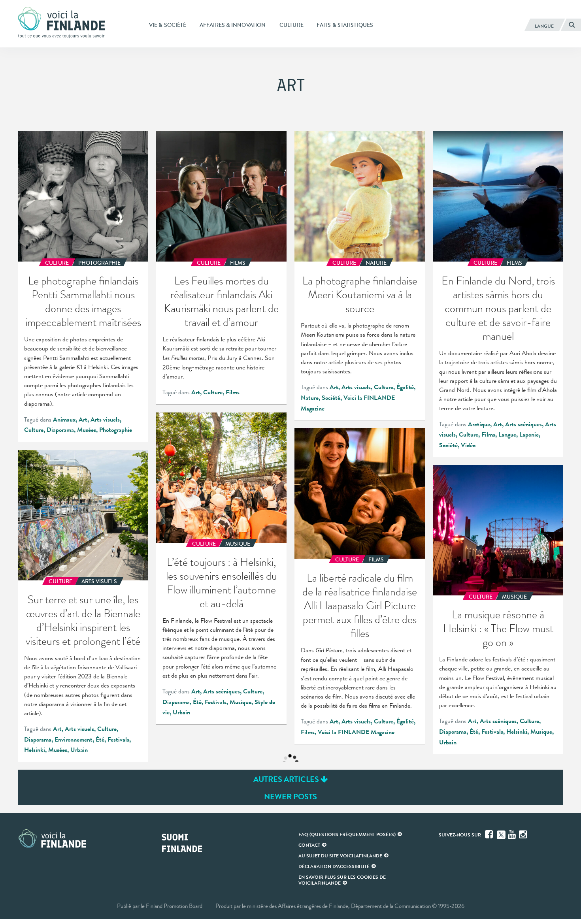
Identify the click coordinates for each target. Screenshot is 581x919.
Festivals (215, 702)
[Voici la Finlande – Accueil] (61, 23)
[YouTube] (512, 834)
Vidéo (468, 445)
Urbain (181, 712)
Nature (310, 398)
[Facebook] (489, 834)
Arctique (479, 424)
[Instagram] (523, 834)
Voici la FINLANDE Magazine (356, 732)
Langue (507, 434)
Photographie (115, 430)
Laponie (529, 434)
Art (83, 419)
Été (197, 702)
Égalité (405, 387)
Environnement (73, 739)
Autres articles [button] (287, 779)
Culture (33, 430)
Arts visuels (105, 419)
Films (233, 392)
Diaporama (60, 430)
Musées (86, 430)
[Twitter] (501, 834)
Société (331, 398)
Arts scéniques (523, 424)
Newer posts (290, 796)
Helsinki (34, 750)
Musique (240, 702)
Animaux (64, 419)
